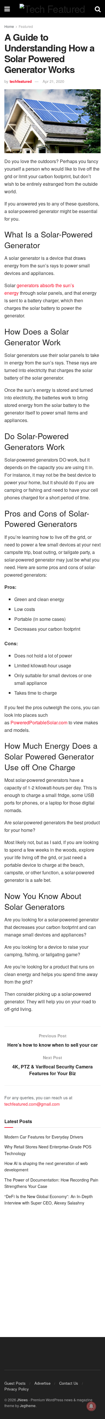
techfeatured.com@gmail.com (32, 1104)
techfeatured (21, 81)
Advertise (42, 1383)
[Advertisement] (52, 1267)
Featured (26, 26)
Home (9, 26)
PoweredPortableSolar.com (38, 722)
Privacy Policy (16, 1389)
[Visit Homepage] (52, 9)
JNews (22, 1399)
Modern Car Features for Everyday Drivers (43, 1137)
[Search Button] (98, 8)
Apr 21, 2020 (53, 81)
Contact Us (68, 1383)
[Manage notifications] (91, 1406)
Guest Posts (15, 1383)
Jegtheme (28, 1405)
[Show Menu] (7, 8)
